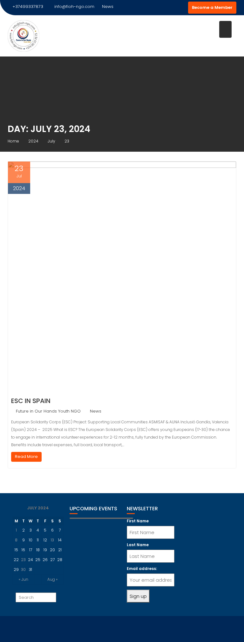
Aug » (52, 579)
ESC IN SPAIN (31, 400)
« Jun (23, 579)
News (95, 411)
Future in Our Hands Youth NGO (48, 411)
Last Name (138, 544)
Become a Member (212, 7)
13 (52, 540)
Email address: (142, 568)
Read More (26, 456)
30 (23, 569)
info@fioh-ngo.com (74, 6)
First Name (138, 521)
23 (23, 559)
